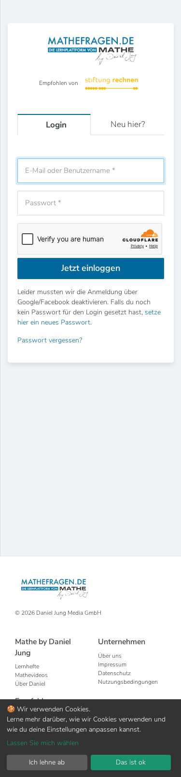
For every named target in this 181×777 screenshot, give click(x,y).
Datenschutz (114, 673)
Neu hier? (128, 124)
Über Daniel (30, 684)
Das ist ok (131, 762)
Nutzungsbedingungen (128, 682)
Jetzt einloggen (90, 268)
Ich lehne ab (47, 762)
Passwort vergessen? (49, 340)
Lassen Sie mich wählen (43, 743)
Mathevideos (31, 675)
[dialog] (90, 738)
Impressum (112, 664)
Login (56, 124)
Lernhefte (27, 666)
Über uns (110, 656)
